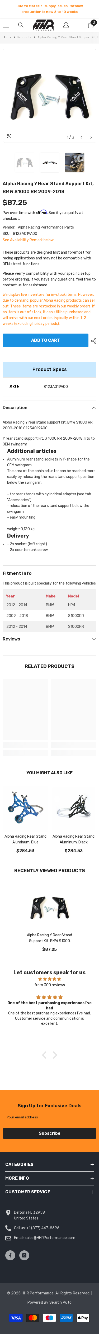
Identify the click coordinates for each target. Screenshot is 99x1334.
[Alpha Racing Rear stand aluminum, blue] (25, 809)
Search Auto (60, 1302)
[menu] (6, 25)
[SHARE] (92, 341)
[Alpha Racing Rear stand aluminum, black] (74, 809)
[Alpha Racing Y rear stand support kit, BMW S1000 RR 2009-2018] (49, 907)
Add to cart (45, 340)
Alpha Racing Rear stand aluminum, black (74, 839)
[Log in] (66, 25)
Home (7, 37)
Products (24, 37)
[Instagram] (24, 1255)
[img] (49, 979)
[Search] (21, 25)
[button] (81, 137)
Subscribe (49, 1133)
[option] (49, 9)
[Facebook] (10, 1255)
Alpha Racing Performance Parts (46, 227)
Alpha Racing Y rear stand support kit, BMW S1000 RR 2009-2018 (49, 938)
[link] (25, 745)
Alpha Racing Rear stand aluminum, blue (25, 839)
